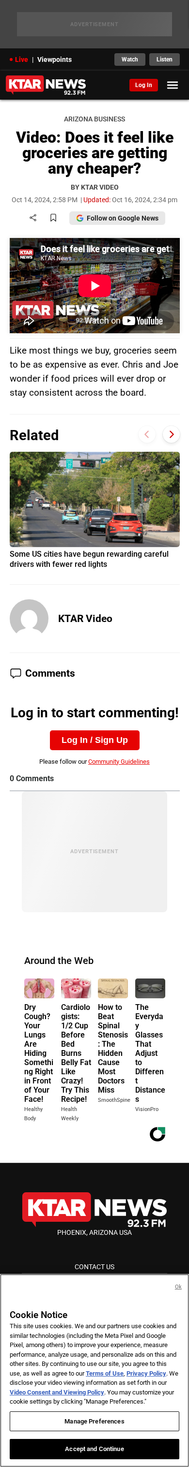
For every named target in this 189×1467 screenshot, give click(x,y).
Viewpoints (54, 59)
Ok (178, 1287)
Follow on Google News (122, 218)
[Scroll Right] (171, 434)
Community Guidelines (119, 761)
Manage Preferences (94, 1421)
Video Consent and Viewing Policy (57, 1392)
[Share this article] (33, 218)
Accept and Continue (94, 1448)
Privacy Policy (146, 1373)
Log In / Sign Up (95, 740)
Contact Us (94, 1267)
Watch (130, 59)
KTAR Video (85, 618)
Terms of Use (105, 1373)
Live (21, 59)
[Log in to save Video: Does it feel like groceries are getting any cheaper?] (53, 218)
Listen (165, 59)
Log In (143, 85)
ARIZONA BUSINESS (94, 119)
